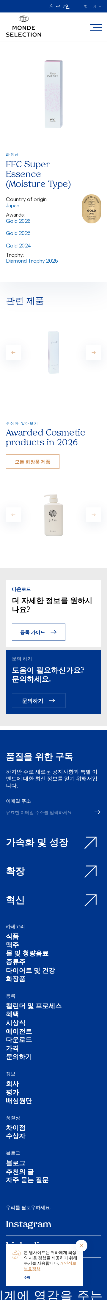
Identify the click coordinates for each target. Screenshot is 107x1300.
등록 (10, 996)
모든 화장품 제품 (33, 461)
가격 (12, 1049)
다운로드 (19, 1040)
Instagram (28, 1225)
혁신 (15, 901)
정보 (10, 1074)
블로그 (13, 1153)
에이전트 (19, 1032)
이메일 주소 (18, 801)
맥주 (12, 945)
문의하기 (32, 700)
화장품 (16, 979)
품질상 (13, 1118)
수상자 (16, 1136)
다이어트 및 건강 (30, 971)
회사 (12, 1084)
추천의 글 (20, 1172)
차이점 (16, 1128)
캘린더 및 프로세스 (34, 1006)
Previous (13, 352)
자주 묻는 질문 (27, 1180)
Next (93, 352)
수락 (27, 1277)
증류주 (16, 962)
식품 (12, 937)
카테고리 (15, 926)
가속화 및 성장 (37, 843)
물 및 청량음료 (27, 954)
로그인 (63, 6)
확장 (15, 872)
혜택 (12, 1015)
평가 (12, 1093)
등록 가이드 (32, 632)
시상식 (16, 1023)
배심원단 (19, 1101)
